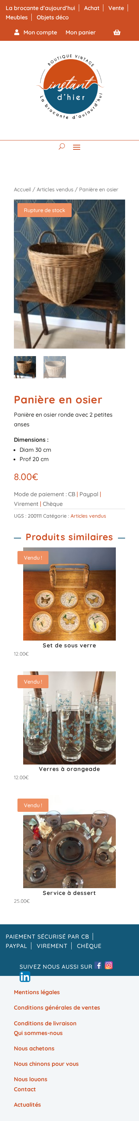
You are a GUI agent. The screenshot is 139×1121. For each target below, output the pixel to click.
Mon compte (38, 32)
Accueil (22, 189)
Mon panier (81, 32)
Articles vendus (55, 189)
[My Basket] (116, 32)
